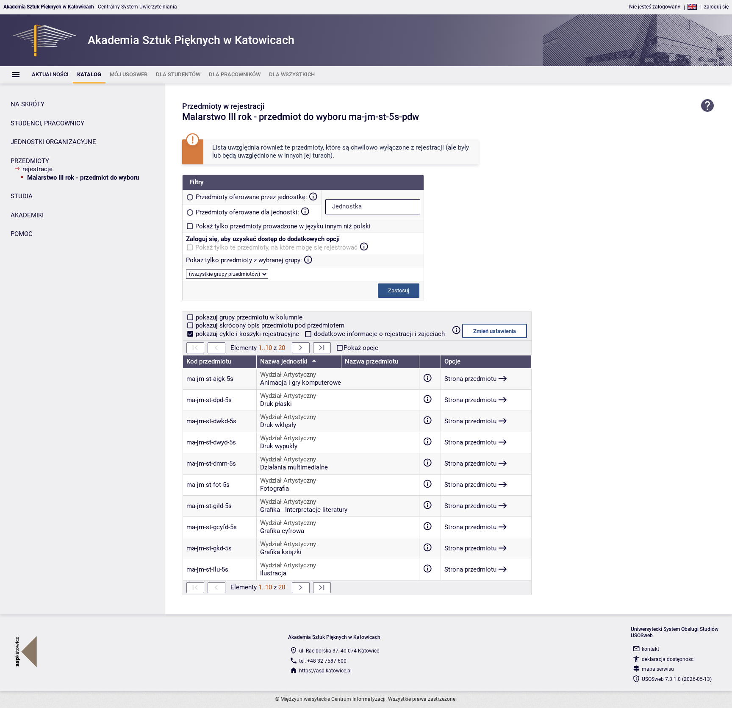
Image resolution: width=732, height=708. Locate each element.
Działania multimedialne (294, 467)
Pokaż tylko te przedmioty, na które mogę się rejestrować (276, 247)
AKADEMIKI (27, 215)
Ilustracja (273, 573)
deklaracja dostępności (668, 659)
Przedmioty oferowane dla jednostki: (247, 212)
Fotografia (274, 488)
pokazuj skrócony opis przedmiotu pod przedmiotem (269, 325)
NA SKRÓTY (27, 104)
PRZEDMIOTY (30, 161)
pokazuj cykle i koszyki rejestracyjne (247, 334)
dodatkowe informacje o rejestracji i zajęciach (378, 334)
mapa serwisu (658, 669)
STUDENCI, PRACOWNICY (47, 123)
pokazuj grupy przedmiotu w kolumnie (248, 317)
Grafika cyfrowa (282, 531)
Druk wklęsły (278, 425)
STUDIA (22, 196)
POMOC (22, 234)
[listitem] (50, 74)
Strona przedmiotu (470, 379)
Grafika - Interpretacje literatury (303, 510)
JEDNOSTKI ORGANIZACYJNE (53, 142)
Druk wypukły (278, 446)
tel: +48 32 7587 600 (323, 661)
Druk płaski (276, 404)
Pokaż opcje (361, 348)
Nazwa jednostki (284, 361)
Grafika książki (281, 552)
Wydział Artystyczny (288, 374)
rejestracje (37, 169)
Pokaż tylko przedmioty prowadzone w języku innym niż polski (283, 226)
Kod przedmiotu (208, 361)
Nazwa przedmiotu (371, 361)
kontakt (650, 649)
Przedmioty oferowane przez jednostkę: (251, 197)
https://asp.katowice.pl (325, 671)
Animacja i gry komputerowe (300, 382)
